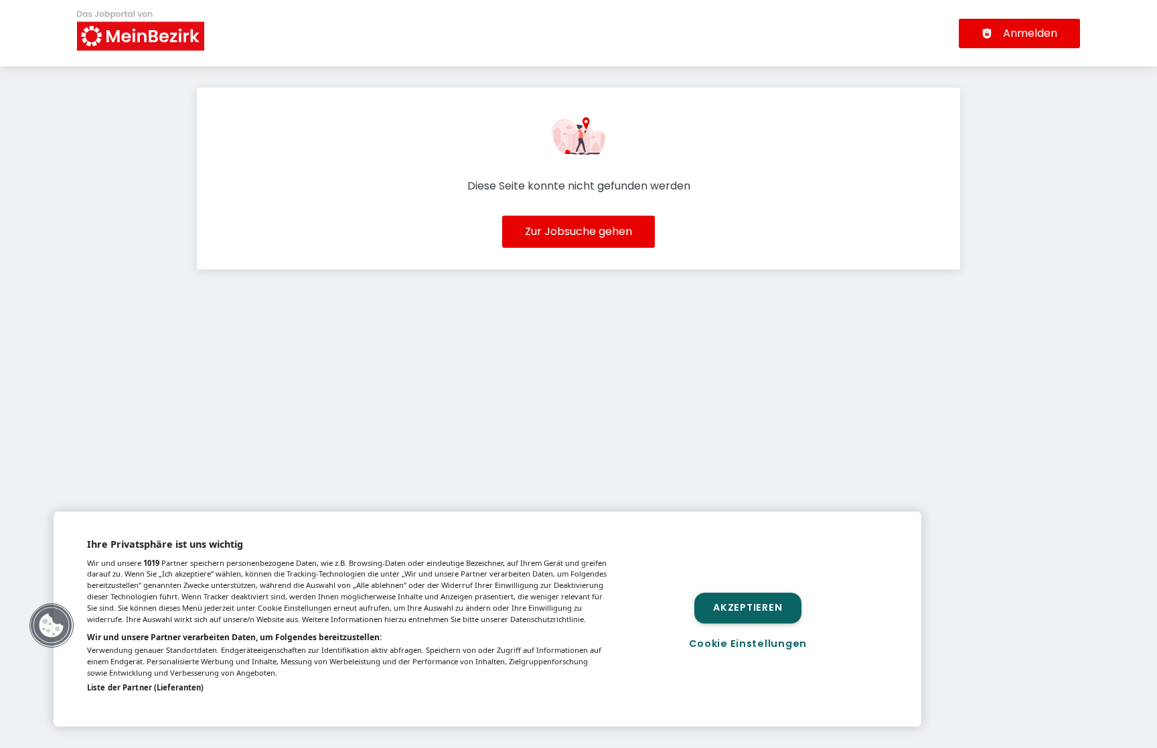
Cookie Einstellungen (748, 643)
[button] (51, 625)
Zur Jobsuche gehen (578, 231)
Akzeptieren (747, 608)
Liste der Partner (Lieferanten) (145, 687)
